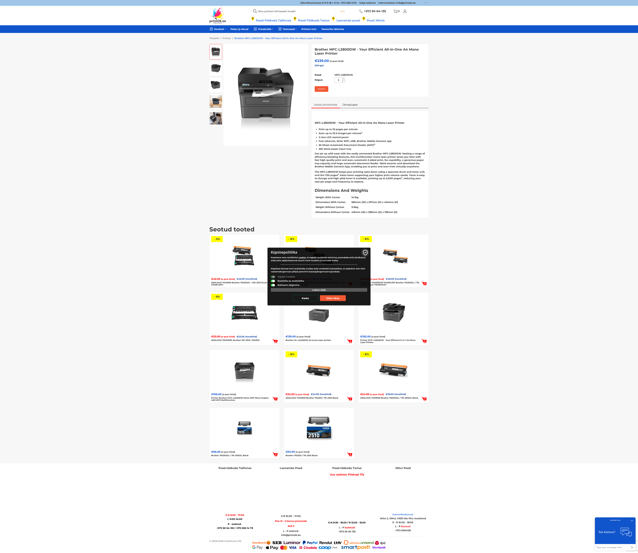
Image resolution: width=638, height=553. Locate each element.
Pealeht (214, 38)
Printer (227, 38)
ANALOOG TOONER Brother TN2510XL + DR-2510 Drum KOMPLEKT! (239, 283)
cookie (302, 257)
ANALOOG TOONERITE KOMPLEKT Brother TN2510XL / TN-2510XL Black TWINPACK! (390, 283)
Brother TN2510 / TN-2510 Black (302, 455)
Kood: (318, 74)
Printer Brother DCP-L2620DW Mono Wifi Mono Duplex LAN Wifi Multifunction (240, 399)
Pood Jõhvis (376, 20)
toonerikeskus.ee (402, 514)
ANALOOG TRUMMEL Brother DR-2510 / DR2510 (235, 340)
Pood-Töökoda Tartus (313, 20)
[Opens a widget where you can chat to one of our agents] (615, 534)
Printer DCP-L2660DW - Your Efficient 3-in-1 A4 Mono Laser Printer (388, 341)
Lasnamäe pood (348, 20)
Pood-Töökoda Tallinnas (273, 20)
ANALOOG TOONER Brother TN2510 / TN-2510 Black (312, 398)
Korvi (321, 89)
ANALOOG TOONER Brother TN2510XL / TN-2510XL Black (389, 398)
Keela (305, 298)
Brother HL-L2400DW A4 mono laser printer (308, 340)
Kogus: (319, 79)
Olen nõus (332, 298)
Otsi (342, 11)
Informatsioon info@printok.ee (397, 2)
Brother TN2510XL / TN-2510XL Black (230, 455)
